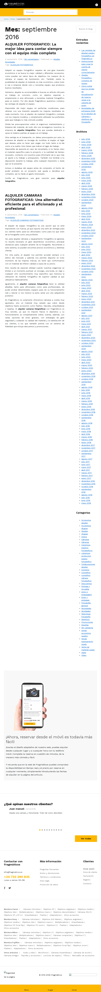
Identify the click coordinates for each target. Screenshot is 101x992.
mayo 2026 (86, 145)
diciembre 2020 (88, 338)
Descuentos (86, 584)
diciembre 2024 (88, 194)
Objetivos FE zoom (35, 925)
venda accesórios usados (86, 633)
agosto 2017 (86, 459)
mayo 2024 (86, 216)
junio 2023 (85, 249)
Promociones (87, 622)
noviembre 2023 (88, 233)
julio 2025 (85, 175)
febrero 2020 (87, 368)
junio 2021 (85, 321)
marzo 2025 (86, 186)
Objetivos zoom (80, 945)
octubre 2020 (87, 343)
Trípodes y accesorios (30, 955)
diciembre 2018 (88, 409)
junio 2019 (85, 393)
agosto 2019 (86, 387)
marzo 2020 (86, 365)
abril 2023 (85, 255)
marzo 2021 (86, 329)
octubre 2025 (87, 164)
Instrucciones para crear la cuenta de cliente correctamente (88, 66)
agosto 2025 (87, 172)
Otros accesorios (71, 915)
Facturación (88, 876)
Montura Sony (10, 919)
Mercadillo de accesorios (83, 955)
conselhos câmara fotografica (86, 578)
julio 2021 (85, 318)
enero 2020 (86, 371)
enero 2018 (86, 442)
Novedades (10, 62)
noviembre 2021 (88, 304)
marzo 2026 (86, 150)
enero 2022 (86, 299)
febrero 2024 (87, 225)
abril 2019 (85, 398)
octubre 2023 (87, 236)
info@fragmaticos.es (13, 872)
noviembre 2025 (88, 161)
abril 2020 (85, 362)
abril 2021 (85, 327)
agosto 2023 (87, 244)
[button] (40, 830)
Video (83, 655)
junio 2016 (85, 500)
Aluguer (84, 534)
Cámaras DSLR (84, 912)
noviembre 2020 (88, 340)
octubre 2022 (87, 271)
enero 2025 (86, 191)
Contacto (87, 883)
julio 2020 (85, 354)
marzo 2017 (86, 473)
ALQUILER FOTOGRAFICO (21, 65)
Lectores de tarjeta (51, 955)
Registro (86, 880)
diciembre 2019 (88, 373)
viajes (83, 652)
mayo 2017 (86, 467)
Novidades (86, 611)
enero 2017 (86, 478)
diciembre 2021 (88, 302)
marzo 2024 (86, 222)
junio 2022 (85, 285)
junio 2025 (85, 178)
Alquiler (56, 59)
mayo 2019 (86, 395)
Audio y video (29, 953)
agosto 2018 (86, 423)
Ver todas (86, 838)
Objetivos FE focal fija (14, 925)
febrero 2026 (87, 153)
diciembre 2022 (88, 266)
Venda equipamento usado (87, 641)
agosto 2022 (87, 280)
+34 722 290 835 (17, 877)
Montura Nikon (10, 932)
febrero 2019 (87, 404)
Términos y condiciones (50, 877)
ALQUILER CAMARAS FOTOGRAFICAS (27, 220)
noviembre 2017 (88, 448)
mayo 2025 (86, 180)
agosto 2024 (87, 208)
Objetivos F (80, 935)
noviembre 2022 (88, 269)
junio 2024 (85, 213)
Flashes (43, 915)
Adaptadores (55, 915)
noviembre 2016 (88, 484)
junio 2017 (85, 464)
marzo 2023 (86, 258)
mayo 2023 (86, 252)
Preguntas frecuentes (49, 869)
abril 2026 (85, 147)
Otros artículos (11, 953)
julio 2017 (85, 462)
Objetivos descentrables (64, 912)
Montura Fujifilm (11, 942)
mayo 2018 (86, 431)
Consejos (85, 570)
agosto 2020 (87, 351)
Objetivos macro (43, 912)
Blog (13, 19)
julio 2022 (85, 282)
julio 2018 (85, 426)
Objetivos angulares (66, 909)
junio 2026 (86, 142)
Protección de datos (49, 885)
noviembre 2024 (88, 197)
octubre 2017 (87, 451)
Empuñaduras (31, 915)
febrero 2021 (87, 332)
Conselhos (85, 573)
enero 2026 (86, 156)
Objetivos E (52, 925)
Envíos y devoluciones (49, 873)
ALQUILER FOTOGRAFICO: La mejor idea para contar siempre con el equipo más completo (33, 48)
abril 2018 (85, 434)
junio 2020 (86, 357)
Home (6, 19)
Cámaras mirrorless (31, 909)
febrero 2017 (87, 475)
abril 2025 (85, 183)
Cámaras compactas (62, 935)
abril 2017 (85, 470)
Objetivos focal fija (61, 945)
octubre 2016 (87, 486)
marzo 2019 (86, 401)
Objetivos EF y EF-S (13, 915)
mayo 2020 (86, 360)
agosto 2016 (86, 495)
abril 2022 (85, 291)
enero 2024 (86, 227)
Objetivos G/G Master (51, 919)
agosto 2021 (86, 316)
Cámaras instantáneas (61, 953)
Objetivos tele (10, 912)
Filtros (66, 955)
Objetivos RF (48, 909)
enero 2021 (86, 335)
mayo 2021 (86, 324)
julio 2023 (85, 247)
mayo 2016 (86, 503)
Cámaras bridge (11, 955)
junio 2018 (85, 429)
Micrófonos (43, 953)
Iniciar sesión (88, 869)
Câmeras (85, 542)
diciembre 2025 (88, 158)
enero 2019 (86, 407)
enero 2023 (86, 263)
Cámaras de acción (82, 953)
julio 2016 (85, 498)
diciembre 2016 (88, 481)
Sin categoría (87, 628)
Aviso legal (44, 881)
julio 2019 (85, 390)
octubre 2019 (87, 379)
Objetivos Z (48, 932)
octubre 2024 (87, 200)
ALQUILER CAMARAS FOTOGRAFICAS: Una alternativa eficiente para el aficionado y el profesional (34, 202)
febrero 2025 (87, 189)
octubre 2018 (87, 415)
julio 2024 (85, 211)
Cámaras (85, 539)
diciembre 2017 (88, 445)
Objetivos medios (85, 909)
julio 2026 (85, 139)
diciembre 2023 (88, 230)
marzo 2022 (86, 293)
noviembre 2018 (88, 412)
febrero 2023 (87, 260)
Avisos (84, 537)
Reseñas (85, 625)
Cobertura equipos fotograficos (86, 548)
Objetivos (85, 619)
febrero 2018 (87, 440)
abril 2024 (85, 219)
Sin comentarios (31, 59)
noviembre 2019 (88, 376)
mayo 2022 (86, 288)
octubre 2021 (87, 307)
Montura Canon (11, 909)
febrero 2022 (87, 296)
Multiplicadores (26, 912)
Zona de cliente (90, 872)
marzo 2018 (86, 437)
